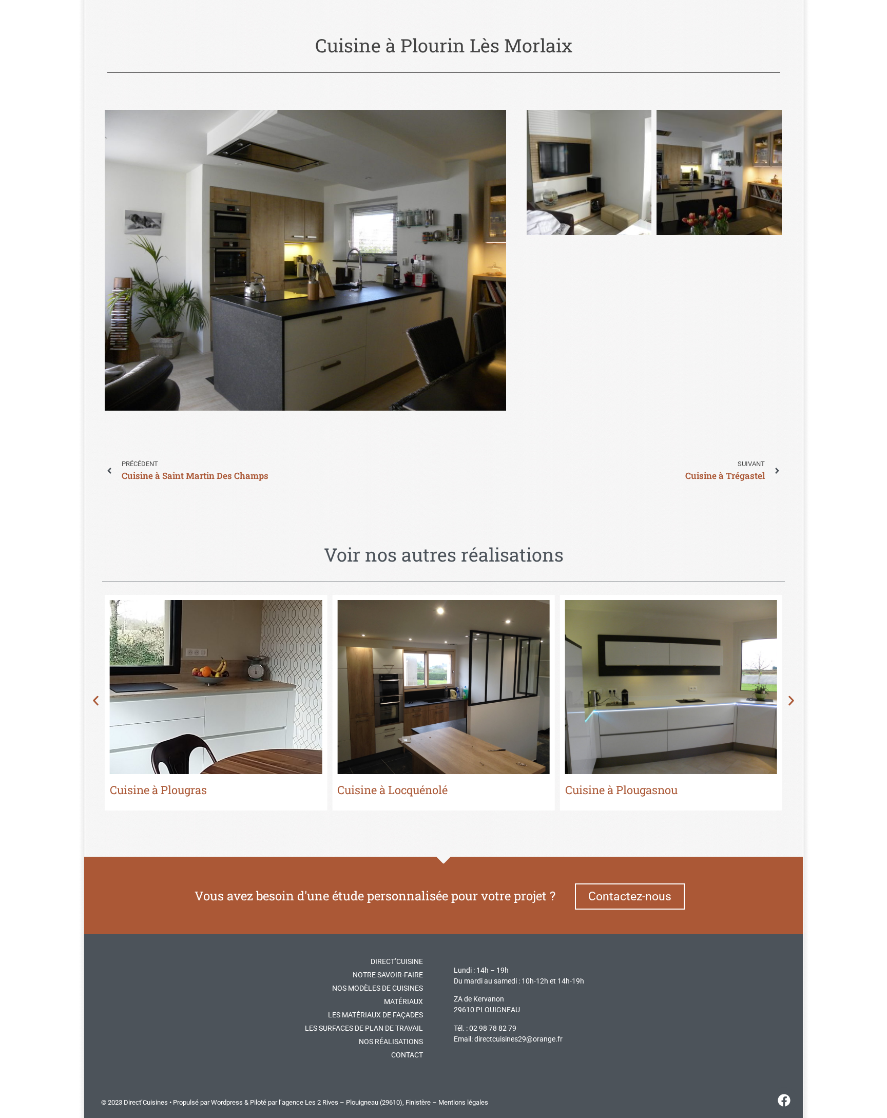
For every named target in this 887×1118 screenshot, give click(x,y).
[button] (95, 701)
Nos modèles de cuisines (377, 988)
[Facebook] (784, 1100)
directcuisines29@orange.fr (518, 1039)
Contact (407, 1055)
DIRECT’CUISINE (397, 961)
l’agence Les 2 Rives (308, 1102)
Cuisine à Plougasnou (621, 789)
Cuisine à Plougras (158, 789)
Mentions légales (463, 1102)
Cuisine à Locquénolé (392, 789)
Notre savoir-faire (388, 975)
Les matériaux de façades (375, 1015)
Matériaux (403, 1001)
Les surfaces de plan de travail (364, 1028)
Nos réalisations (391, 1041)
